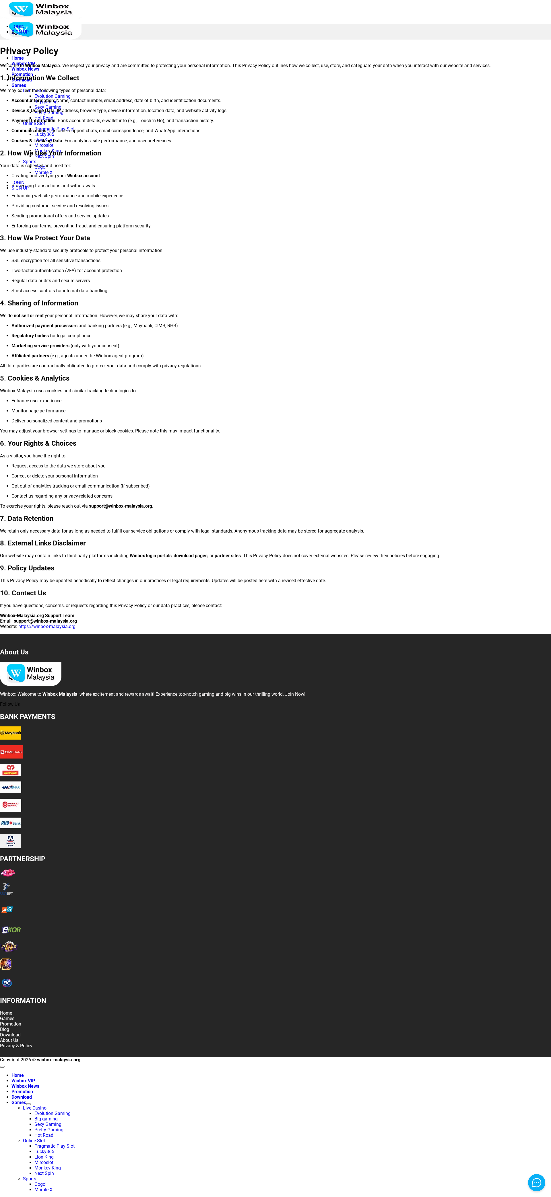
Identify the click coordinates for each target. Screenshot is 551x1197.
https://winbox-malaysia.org (46, 626)
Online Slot (34, 123)
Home (17, 58)
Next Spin (44, 1173)
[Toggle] (28, 1104)
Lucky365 (44, 134)
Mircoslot (43, 145)
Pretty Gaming (48, 1129)
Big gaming (46, 1119)
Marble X (43, 172)
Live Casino (34, 1108)
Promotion (22, 1091)
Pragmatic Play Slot (54, 1146)
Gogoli (41, 1184)
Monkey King (47, 1168)
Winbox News (25, 69)
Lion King (44, 1157)
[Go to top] (2, 1067)
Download (21, 1097)
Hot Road (43, 1135)
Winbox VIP (23, 1080)
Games (18, 85)
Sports (29, 161)
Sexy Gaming (47, 107)
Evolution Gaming (52, 96)
